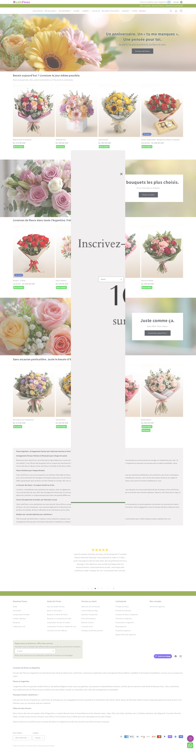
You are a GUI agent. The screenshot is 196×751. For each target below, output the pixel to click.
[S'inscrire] (121, 279)
